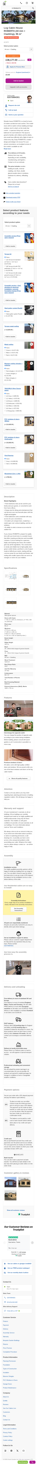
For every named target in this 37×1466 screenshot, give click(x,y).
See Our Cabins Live (9, 1408)
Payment (6, 1325)
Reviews (5, 1404)
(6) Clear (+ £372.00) (12, 408)
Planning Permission (9, 1361)
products (17, 8)
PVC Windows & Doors (10, 1380)
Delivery (5, 1329)
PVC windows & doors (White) (11, 420)
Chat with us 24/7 (12, 1311)
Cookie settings (8, 1440)
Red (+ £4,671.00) (11, 355)
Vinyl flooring (8, 455)
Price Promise (7, 1348)
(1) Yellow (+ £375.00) (13, 398)
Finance (5, 1321)
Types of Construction (10, 1368)
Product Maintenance (9, 1388)
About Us (6, 1397)
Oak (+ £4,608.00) (11, 463)
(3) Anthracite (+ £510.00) (14, 403)
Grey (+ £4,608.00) (12, 461)
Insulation (6, 1372)
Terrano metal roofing (11, 326)
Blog (4, 1416)
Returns (5, 1344)
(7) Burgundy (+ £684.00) (14, 411)
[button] (33, 8)
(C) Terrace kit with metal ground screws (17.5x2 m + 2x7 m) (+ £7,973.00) (12, 275)
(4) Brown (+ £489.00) (13, 401)
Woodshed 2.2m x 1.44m (12, 473)
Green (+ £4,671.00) (12, 350)
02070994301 (13, 97)
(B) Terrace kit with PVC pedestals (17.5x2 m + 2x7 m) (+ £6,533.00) (13, 268)
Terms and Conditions (10, 1428)
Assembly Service (8, 1333)
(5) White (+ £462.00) (12, 406)
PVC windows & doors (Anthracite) (11, 438)
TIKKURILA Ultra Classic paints (12, 389)
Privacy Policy (7, 1432)
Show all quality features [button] (19, 778)
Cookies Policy (7, 1436)
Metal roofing (8, 344)
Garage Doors (7, 1384)
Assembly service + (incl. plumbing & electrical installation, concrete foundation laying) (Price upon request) (12, 289)
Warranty (6, 1336)
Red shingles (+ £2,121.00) (14, 371)
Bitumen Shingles (8, 1376)
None (7, 257)
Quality (5, 1400)
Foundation (6, 1365)
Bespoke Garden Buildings (11, 1340)
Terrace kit (7, 254)
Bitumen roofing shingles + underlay (13, 364)
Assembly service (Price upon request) (12, 237)
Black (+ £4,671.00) (12, 352)
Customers (6, 1412)
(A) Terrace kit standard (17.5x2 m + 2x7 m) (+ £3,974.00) (12, 262)
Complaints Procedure (10, 1352)
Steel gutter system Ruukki (13, 308)
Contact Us (6, 1420)
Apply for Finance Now (17, 67)
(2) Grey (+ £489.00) (12, 396)
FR (32, 1459)
